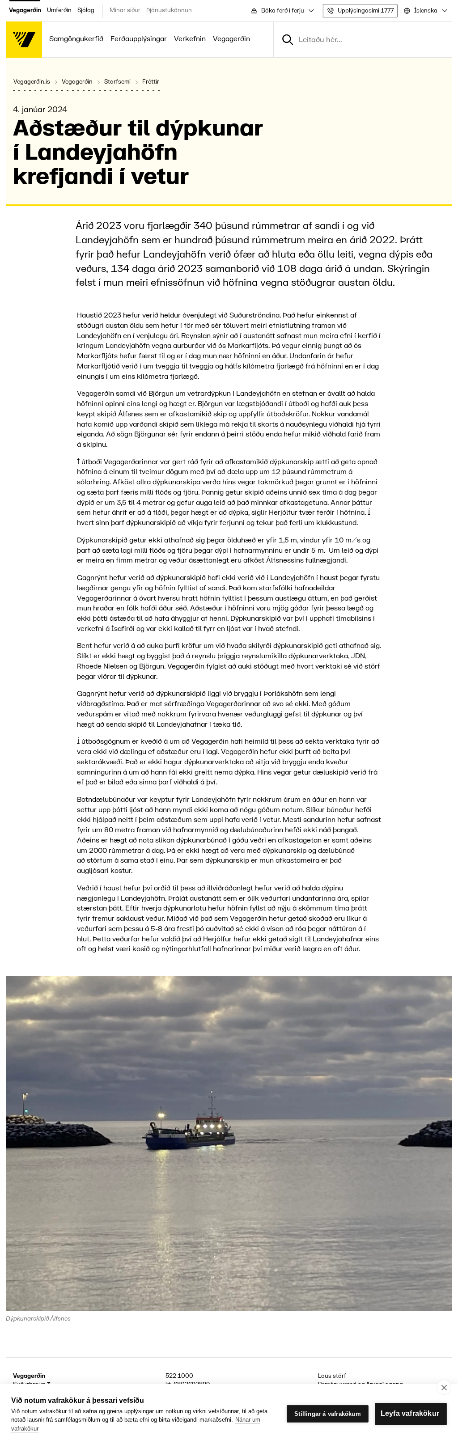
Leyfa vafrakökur (410, 1413)
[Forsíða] (24, 39)
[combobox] (282, 11)
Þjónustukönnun (169, 10)
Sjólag (85, 10)
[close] (444, 1387)
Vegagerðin (25, 10)
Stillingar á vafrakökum (327, 1413)
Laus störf (332, 1376)
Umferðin (59, 10)
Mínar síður (125, 10)
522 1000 (179, 1376)
